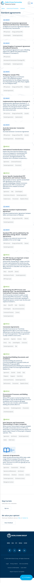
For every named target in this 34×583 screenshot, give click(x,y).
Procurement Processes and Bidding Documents (15, 395)
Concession (24, 342)
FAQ (19, 518)
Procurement (18, 165)
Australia (27, 113)
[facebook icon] (10, 550)
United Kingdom (7, 35)
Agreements (6, 161)
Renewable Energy (19, 138)
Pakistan (26, 218)
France (5, 342)
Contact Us (25, 518)
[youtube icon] (19, 550)
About (5, 271)
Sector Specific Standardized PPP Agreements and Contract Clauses (14, 177)
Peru (10, 342)
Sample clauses (7, 198)
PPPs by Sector (7, 31)
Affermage (22, 467)
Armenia (19, 339)
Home (3, 8)
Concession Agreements (11, 327)
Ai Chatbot (27, 577)
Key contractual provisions (18, 308)
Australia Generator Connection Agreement (13, 129)
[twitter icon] (15, 550)
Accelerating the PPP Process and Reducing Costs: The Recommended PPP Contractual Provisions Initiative (16, 291)
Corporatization (14, 467)
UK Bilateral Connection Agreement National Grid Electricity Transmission (16, 24)
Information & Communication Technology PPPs (14, 60)
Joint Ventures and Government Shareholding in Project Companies (15, 423)
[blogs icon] (24, 550)
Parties (5, 440)
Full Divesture (7, 474)
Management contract (8, 482)
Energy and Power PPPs (17, 31)
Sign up (7, 508)
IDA (13, 543)
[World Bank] (17, 536)
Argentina (13, 339)
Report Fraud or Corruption (17, 571)
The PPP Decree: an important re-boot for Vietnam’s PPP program (16, 258)
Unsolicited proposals (8, 411)
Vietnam (17, 271)
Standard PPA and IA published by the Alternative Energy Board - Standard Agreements (16, 234)
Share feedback (9, 523)
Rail (16, 346)
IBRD (8, 543)
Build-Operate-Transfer (9, 275)
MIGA (20, 543)
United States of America (9, 195)
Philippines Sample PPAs (11, 75)
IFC (16, 543)
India (12, 191)
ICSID (25, 543)
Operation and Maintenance (10, 471)
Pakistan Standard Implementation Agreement (15, 210)
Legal (7, 563)
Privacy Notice (14, 563)
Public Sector (11, 440)
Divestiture (14, 474)
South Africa (21, 305)
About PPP (10, 271)
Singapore (12, 376)
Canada (19, 372)
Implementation (18, 117)
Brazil (24, 339)
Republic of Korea (24, 198)
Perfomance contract (20, 478)
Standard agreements (17, 35)
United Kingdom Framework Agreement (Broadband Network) (16, 47)
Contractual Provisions (12, 8)
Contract (22, 8)
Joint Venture (14, 436)
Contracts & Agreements (11, 455)
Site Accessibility (23, 563)
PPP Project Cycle (7, 279)
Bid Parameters (7, 383)
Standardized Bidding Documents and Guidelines (15, 358)
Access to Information (13, 567)
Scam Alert (23, 567)
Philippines (27, 87)
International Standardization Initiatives (16, 149)
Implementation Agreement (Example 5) (16, 101)
